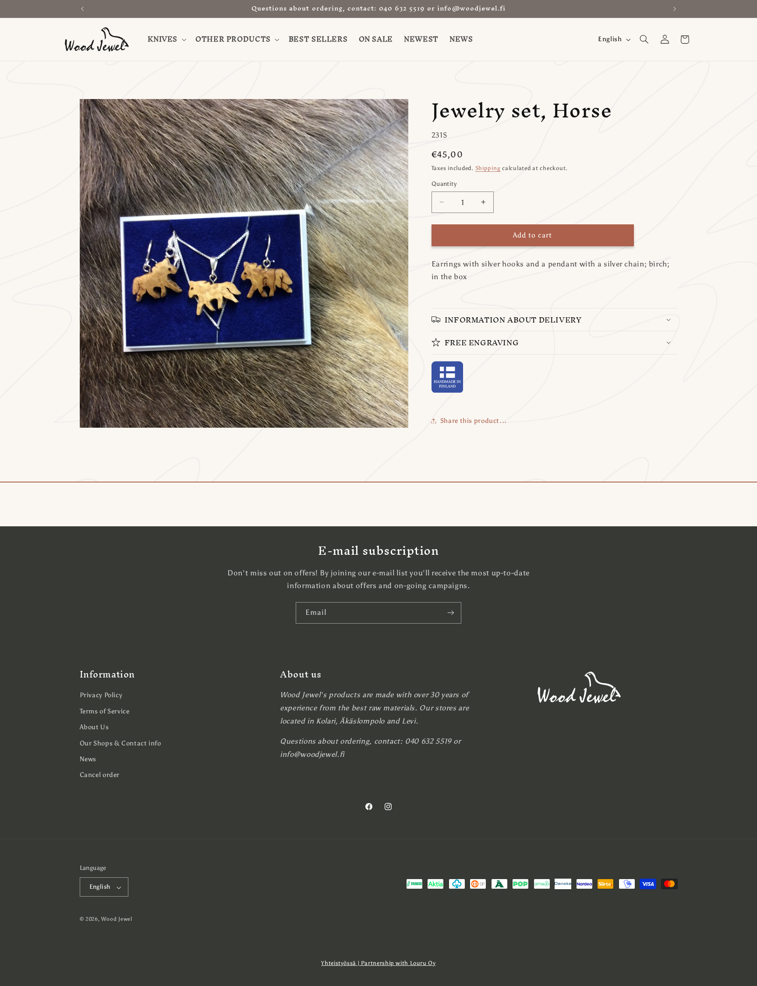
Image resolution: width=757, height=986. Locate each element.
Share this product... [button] (473, 420)
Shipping (488, 167)
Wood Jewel (116, 919)
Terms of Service (105, 711)
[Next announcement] (674, 9)
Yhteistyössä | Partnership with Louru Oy (378, 963)
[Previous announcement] (82, 9)
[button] (166, 39)
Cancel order (100, 775)
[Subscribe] (451, 613)
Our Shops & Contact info (120, 743)
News (88, 759)
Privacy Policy (101, 695)
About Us (94, 727)
